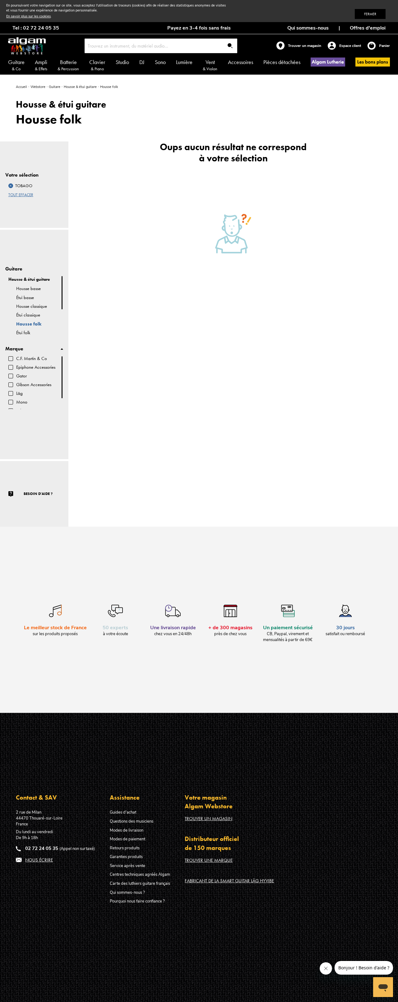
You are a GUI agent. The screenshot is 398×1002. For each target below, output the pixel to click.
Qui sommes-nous (308, 28)
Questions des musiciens (131, 821)
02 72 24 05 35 (41, 848)
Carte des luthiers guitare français (140, 883)
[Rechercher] (230, 46)
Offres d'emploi (368, 28)
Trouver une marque (209, 860)
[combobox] (161, 46)
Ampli (41, 65)
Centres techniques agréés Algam (140, 874)
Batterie (68, 65)
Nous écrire (39, 860)
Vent (210, 65)
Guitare (16, 65)
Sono (160, 62)
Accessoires (240, 62)
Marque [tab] (14, 349)
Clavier (97, 65)
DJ (142, 62)
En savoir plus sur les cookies (28, 16)
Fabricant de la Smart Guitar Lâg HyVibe (229, 881)
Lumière (184, 62)
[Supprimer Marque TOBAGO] (10, 185)
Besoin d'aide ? (38, 493)
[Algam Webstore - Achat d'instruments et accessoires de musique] (27, 45)
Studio (122, 62)
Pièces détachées (281, 62)
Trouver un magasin (208, 818)
